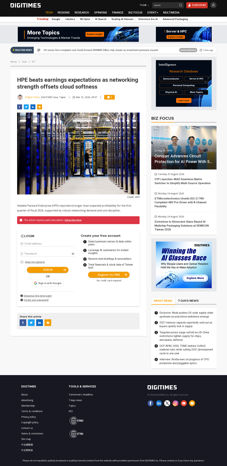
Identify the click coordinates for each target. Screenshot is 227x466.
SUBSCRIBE (199, 5)
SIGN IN (48, 270)
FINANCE (117, 12)
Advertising (27, 400)
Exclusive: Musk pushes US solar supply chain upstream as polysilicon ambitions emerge (186, 314)
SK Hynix (85, 19)
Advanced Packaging (175, 19)
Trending (42, 19)
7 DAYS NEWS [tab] (188, 300)
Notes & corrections (32, 433)
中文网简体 (27, 450)
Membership (28, 405)
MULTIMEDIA (171, 12)
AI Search (101, 19)
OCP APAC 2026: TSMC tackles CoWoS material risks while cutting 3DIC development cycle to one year (186, 349)
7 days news (75, 400)
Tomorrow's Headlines (81, 394)
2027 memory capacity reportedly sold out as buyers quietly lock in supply (186, 324)
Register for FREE (109, 275)
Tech (24, 61)
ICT (33, 61)
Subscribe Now (72, 220)
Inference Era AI (148, 19)
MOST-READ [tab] (163, 300)
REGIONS (64, 12)
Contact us (27, 428)
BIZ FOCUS (135, 12)
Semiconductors (188, 50)
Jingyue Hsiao (32, 97)
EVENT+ (152, 12)
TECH (49, 12)
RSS (71, 411)
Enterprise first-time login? (38, 295)
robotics (70, 19)
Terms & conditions (32, 411)
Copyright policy (29, 422)
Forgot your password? (36, 300)
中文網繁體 (27, 444)
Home (13, 61)
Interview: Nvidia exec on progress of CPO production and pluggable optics (184, 361)
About (24, 394)
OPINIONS (100, 12)
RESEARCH (82, 12)
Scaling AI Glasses (122, 19)
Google (56, 19)
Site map (26, 439)
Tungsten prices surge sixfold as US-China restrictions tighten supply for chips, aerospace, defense (184, 336)
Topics (72, 405)
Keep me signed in (35, 262)
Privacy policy (28, 416)
